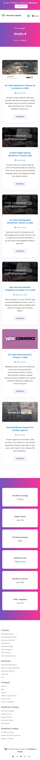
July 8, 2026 (21, 435)
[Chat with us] (13, 756)
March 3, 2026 (21, 227)
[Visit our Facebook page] (17, 756)
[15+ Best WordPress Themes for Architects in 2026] (20, 69)
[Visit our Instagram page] (25, 756)
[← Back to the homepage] (11, 16)
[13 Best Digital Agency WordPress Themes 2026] (20, 137)
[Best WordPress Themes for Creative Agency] (20, 411)
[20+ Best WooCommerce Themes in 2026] (20, 339)
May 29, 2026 (21, 93)
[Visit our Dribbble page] (29, 756)
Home (16, 40)
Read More (20, 116)
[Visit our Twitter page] (21, 756)
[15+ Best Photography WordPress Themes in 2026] (20, 204)
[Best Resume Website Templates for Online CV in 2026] (20, 271)
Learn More (21, 6)
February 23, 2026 (21, 295)
